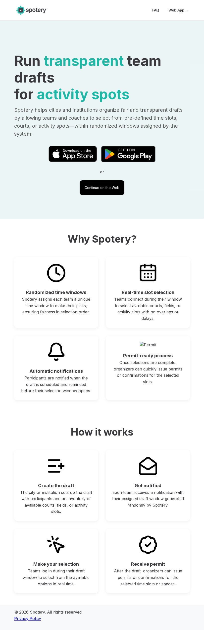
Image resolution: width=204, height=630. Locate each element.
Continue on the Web (102, 187)
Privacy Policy (27, 618)
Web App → (178, 10)
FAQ (155, 10)
